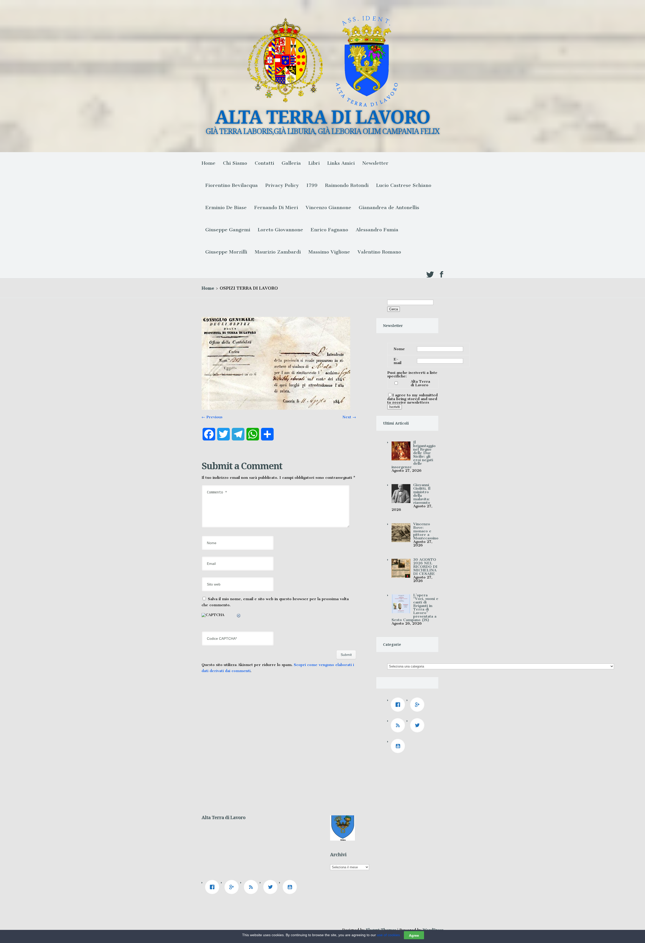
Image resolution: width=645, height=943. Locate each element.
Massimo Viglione (329, 252)
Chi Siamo (235, 163)
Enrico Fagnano (329, 230)
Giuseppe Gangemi (227, 230)
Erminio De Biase (226, 207)
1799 (311, 185)
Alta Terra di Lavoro (420, 383)
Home (208, 163)
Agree (414, 935)
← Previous (212, 417)
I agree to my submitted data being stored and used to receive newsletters (412, 399)
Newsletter (375, 163)
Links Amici (341, 163)
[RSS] (399, 725)
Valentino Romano (379, 252)
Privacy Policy (282, 185)
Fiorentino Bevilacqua (231, 185)
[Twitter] (418, 725)
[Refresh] (239, 616)
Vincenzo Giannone (328, 207)
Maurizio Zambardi (278, 252)
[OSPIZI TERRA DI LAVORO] (276, 408)
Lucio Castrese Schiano (403, 185)
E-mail (397, 361)
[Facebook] (399, 704)
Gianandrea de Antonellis (389, 207)
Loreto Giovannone (280, 230)
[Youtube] (399, 746)
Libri (314, 163)
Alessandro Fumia (377, 230)
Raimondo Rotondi (347, 185)
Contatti (264, 163)
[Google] (418, 704)
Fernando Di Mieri (276, 207)
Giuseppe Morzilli (226, 252)
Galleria (291, 163)
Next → (349, 417)
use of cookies (388, 935)
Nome (399, 349)
